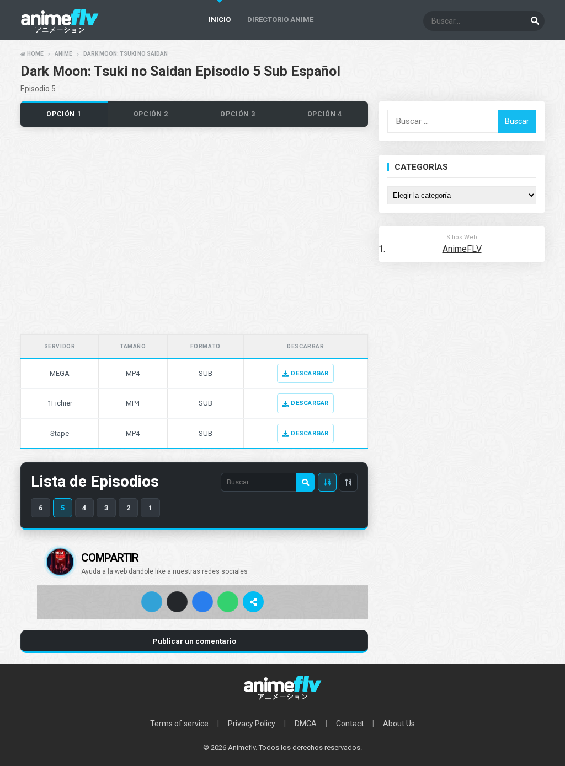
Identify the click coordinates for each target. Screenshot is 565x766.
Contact (350, 723)
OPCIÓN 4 (324, 114)
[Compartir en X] (177, 601)
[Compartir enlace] (253, 601)
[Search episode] (305, 482)
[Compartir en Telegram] (151, 601)
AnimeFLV (462, 249)
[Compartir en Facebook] (202, 601)
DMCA (306, 723)
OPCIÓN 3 (237, 114)
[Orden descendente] (327, 482)
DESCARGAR (309, 373)
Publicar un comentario (194, 641)
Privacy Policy (251, 723)
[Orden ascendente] (348, 482)
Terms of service (179, 723)
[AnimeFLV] (282, 687)
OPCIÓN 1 (63, 114)
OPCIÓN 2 (151, 114)
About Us (399, 723)
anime (63, 54)
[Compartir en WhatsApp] (227, 601)
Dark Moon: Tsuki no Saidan (125, 54)
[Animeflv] (59, 30)
